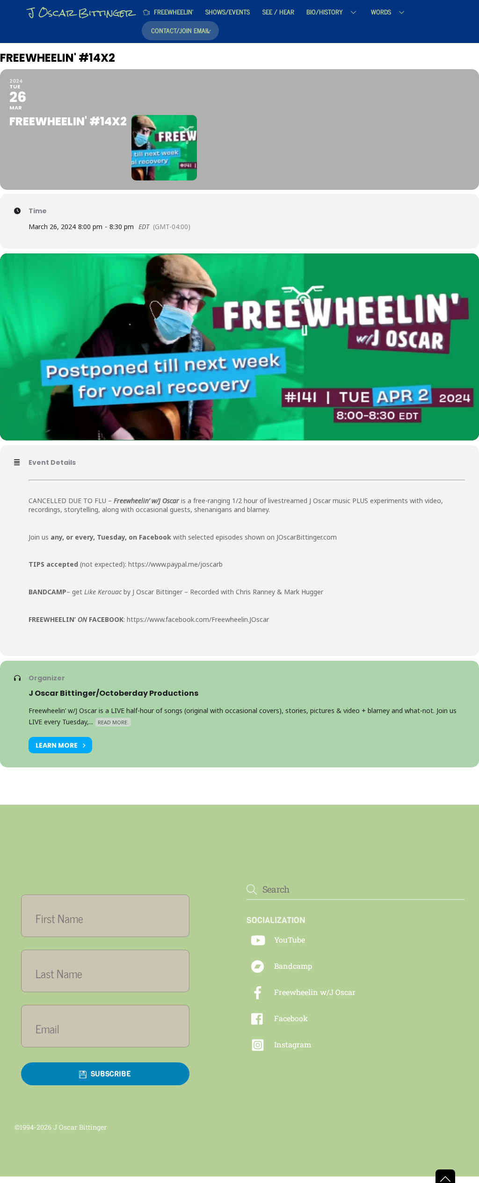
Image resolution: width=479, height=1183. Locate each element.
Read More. (113, 722)
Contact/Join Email (180, 30)
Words (381, 11)
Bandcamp (292, 966)
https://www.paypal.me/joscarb (175, 564)
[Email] (111, 1028)
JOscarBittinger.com (306, 537)
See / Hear (278, 11)
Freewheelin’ (172, 11)
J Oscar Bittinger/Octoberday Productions (113, 693)
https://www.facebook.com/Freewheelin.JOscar (198, 619)
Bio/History (324, 11)
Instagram (291, 1044)
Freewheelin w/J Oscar (314, 992)
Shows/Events (227, 11)
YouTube (288, 940)
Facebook (290, 1018)
